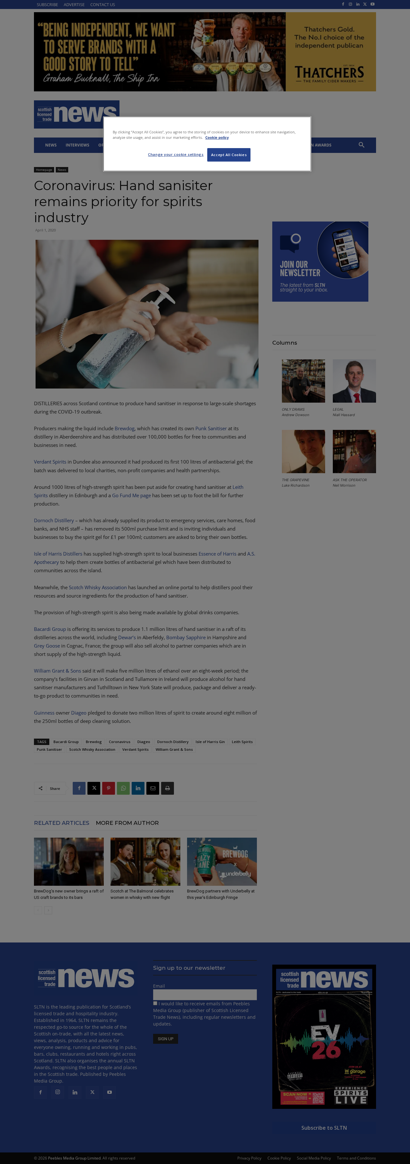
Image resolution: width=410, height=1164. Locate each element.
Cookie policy (217, 137)
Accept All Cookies (229, 154)
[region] (207, 144)
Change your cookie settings (175, 154)
